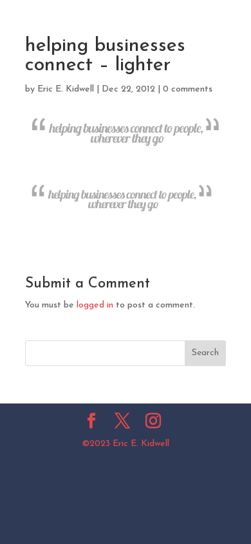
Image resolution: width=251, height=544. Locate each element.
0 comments (187, 89)
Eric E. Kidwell (65, 89)
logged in (95, 305)
